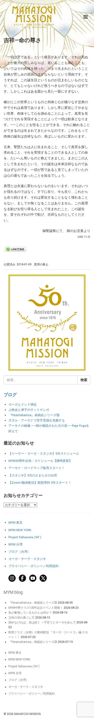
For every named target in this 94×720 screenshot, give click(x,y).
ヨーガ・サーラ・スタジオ (27, 559)
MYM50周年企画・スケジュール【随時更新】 (40, 461)
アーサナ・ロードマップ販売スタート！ (36, 468)
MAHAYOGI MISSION (27, 714)
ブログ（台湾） (19, 551)
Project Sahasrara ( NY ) (24, 537)
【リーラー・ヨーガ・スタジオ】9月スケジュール (43, 453)
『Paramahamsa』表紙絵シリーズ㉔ (32, 642)
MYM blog (13, 592)
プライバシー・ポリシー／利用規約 (33, 566)
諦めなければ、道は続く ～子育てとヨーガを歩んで (42, 622)
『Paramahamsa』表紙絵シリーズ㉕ (32, 602)
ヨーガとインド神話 (22, 404)
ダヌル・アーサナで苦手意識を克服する (36, 420)
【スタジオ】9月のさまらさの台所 (32, 475)
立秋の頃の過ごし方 (21, 617)
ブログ (10, 394)
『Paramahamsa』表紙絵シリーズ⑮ (34, 415)
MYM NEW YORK (19, 530)
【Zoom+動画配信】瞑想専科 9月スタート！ (39, 482)
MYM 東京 (15, 522)
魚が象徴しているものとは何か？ (30, 612)
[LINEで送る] (15, 249)
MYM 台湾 (15, 544)
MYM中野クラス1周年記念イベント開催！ (35, 607)
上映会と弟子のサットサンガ (28, 410)
